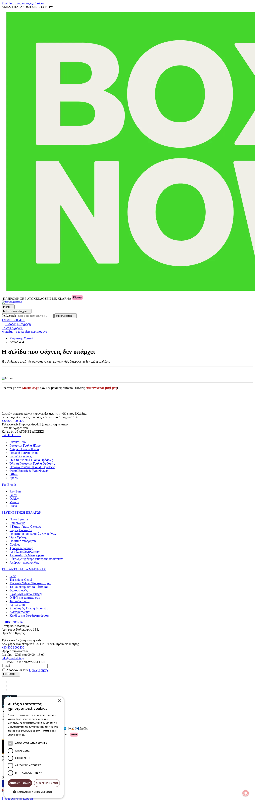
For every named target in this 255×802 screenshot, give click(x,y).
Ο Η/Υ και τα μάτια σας (25, 597)
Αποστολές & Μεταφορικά (27, 555)
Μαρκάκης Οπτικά (21, 338)
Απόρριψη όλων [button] (47, 783)
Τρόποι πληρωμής (21, 548)
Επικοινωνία (17, 523)
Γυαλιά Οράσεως (20, 456)
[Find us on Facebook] (11, 681)
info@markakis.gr (13, 658)
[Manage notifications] (245, 793)
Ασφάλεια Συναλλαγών (24, 551)
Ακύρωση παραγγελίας (24, 562)
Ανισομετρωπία (19, 612)
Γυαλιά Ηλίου (18, 442)
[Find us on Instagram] (11, 685)
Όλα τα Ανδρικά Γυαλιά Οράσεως (31, 460)
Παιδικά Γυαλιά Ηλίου (24, 452)
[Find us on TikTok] (11, 689)
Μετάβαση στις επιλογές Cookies (23, 3)
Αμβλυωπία (17, 604)
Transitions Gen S (21, 579)
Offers (14, 474)
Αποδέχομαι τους (27, 670)
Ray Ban (15, 491)
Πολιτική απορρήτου (23, 541)
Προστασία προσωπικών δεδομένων (33, 533)
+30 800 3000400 (13, 420)
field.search (9, 315)
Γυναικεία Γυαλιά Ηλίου (25, 445)
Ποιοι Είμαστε (19, 519)
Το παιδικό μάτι (19, 601)
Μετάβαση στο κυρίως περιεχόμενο (24, 331)
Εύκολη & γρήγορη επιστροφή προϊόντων (36, 559)
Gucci (13, 495)
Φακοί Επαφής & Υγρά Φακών (29, 470)
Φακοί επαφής (18, 590)
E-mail (6, 665)
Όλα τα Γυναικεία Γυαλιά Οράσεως (32, 463)
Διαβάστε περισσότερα (39, 734)
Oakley (14, 498)
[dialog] (34, 747)
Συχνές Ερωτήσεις (21, 530)
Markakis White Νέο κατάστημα (30, 583)
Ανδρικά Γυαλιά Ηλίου (24, 449)
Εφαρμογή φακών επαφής (26, 594)
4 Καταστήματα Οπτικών (25, 526)
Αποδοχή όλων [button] (20, 783)
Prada (13, 505)
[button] (11, 435)
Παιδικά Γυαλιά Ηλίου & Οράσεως (32, 467)
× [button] (59, 700)
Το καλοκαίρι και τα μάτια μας (29, 586)
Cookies (15, 544)
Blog (13, 576)
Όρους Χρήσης (38, 670)
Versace (14, 502)
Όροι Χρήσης (18, 537)
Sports (14, 478)
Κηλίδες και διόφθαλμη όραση (29, 615)
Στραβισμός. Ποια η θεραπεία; (29, 608)
